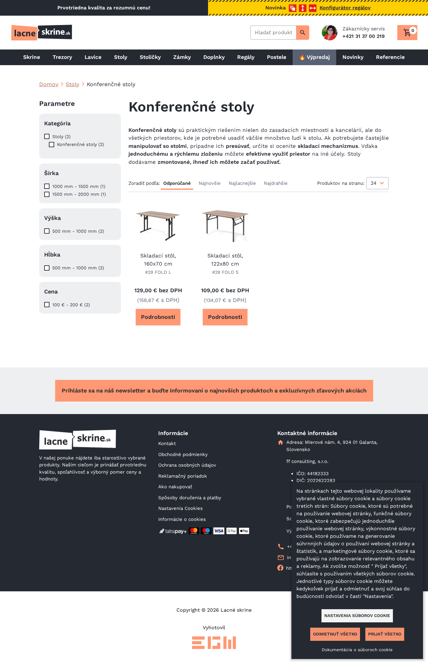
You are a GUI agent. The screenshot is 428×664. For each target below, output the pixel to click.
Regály (245, 57)
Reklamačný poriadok (182, 476)
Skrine (31, 57)
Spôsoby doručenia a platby (189, 498)
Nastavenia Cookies (180, 508)
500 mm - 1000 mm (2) (78, 231)
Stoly (120, 57)
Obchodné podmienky (183, 454)
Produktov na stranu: (340, 183)
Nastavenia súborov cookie (357, 615)
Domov (48, 84)
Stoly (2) (61, 136)
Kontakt (167, 443)
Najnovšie (210, 183)
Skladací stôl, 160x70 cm (158, 259)
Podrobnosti (158, 317)
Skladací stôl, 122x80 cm (225, 259)
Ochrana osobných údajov (187, 465)
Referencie (390, 57)
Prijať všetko (384, 633)
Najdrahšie (276, 183)
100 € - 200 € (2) (71, 304)
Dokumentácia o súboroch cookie (357, 649)
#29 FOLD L (158, 272)
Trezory (62, 57)
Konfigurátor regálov (345, 8)
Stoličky (150, 57)
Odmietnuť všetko (335, 633)
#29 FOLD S (225, 272)
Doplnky (214, 57)
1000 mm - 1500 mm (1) (78, 186)
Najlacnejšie (242, 183)
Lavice (93, 57)
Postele (276, 57)
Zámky (182, 57)
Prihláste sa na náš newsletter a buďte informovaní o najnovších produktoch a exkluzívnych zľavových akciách (214, 390)
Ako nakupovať (175, 487)
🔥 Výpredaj (314, 57)
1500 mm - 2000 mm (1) (79, 194)
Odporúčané (177, 183)
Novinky (352, 57)
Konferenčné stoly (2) (80, 144)
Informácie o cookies (182, 519)
